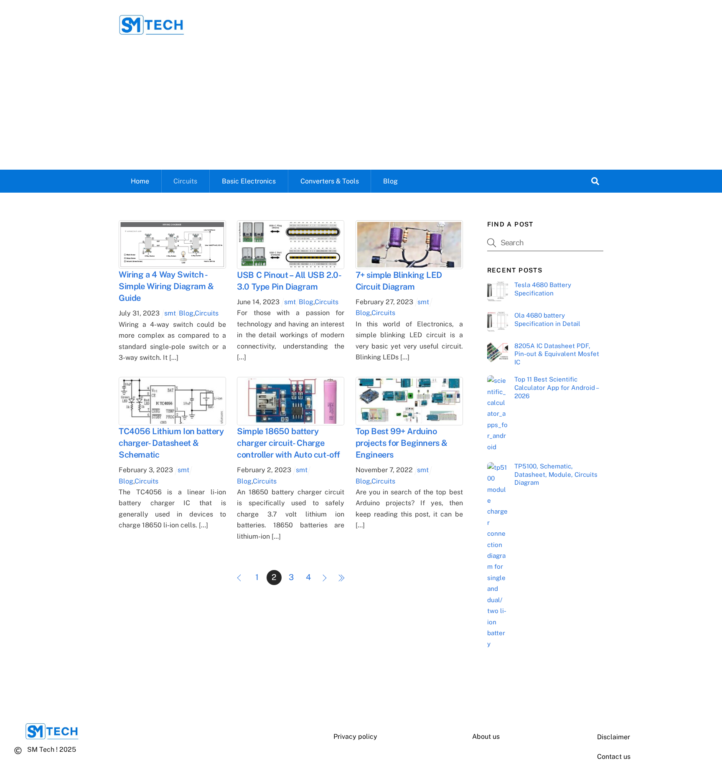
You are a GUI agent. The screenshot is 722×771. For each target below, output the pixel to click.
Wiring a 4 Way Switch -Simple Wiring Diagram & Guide (166, 286)
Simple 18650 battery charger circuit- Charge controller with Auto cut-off (288, 443)
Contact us (613, 757)
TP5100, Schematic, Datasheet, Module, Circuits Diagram (555, 474)
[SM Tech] (152, 31)
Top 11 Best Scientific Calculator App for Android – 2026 (556, 387)
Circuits (185, 181)
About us (486, 736)
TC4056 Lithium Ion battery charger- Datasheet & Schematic (171, 443)
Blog (390, 181)
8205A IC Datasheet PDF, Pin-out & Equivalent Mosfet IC (556, 354)
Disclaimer (613, 737)
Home (140, 181)
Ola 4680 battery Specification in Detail (547, 319)
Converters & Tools (329, 181)
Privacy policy (355, 736)
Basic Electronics (249, 181)
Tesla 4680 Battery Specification (542, 289)
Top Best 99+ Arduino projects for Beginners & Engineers (401, 443)
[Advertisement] (361, 106)
